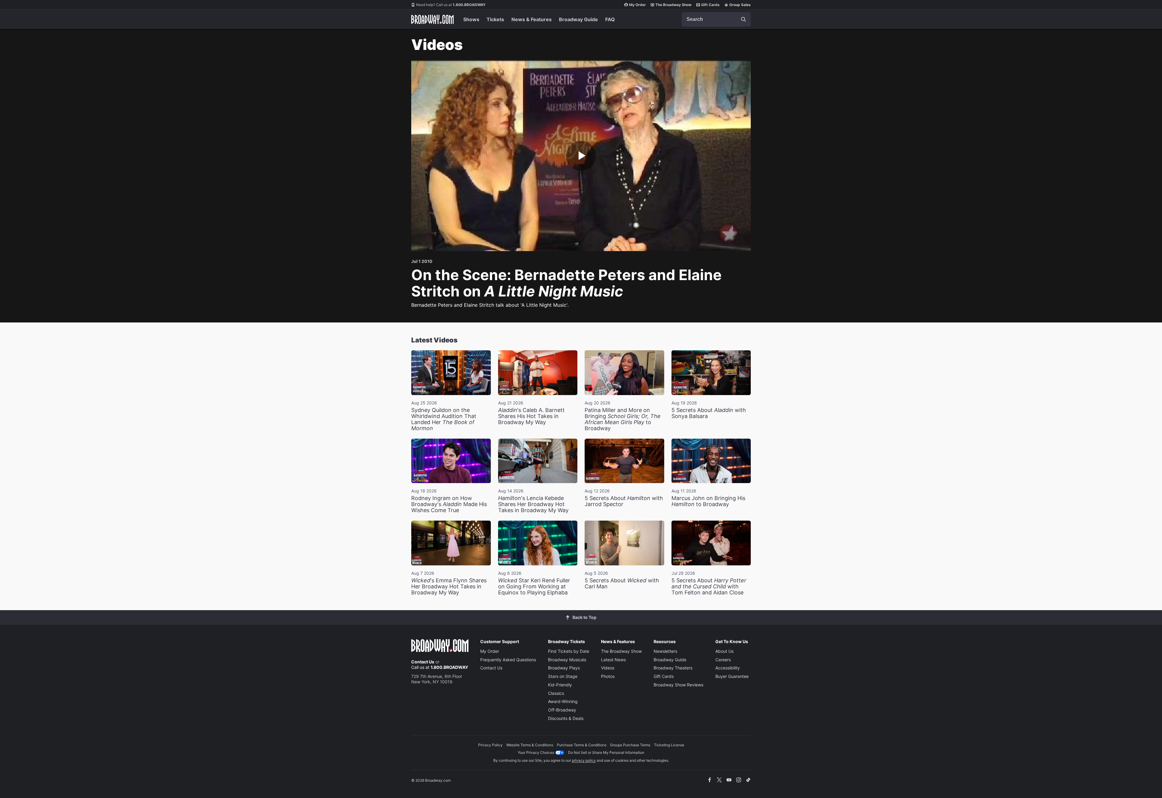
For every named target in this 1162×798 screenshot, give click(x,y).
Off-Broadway (562, 709)
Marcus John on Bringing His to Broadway (708, 501)
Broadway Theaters (673, 667)
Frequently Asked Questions (508, 659)
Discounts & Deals (565, 718)
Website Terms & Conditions (529, 745)
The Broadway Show (673, 4)
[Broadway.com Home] (432, 19)
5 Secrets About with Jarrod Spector (624, 501)
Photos (608, 676)
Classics (556, 693)
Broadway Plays (564, 667)
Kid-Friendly (560, 684)
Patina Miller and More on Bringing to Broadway (623, 419)
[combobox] (716, 19)
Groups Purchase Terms (630, 745)
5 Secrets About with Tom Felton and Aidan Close (708, 586)
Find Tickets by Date (568, 651)
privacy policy (584, 760)
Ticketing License (669, 745)
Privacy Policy (490, 745)
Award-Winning (563, 701)
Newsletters (665, 651)
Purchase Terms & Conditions (581, 745)
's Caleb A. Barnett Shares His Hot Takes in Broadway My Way (531, 416)
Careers (723, 659)
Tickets (495, 19)
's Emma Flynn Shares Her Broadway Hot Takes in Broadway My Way (449, 586)
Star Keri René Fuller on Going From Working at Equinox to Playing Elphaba (534, 586)
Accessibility (727, 667)
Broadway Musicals (567, 659)
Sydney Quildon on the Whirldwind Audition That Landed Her (443, 419)
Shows (471, 19)
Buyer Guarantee (732, 676)
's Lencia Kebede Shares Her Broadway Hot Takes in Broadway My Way (533, 504)
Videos (607, 667)
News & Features (531, 19)
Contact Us (422, 661)
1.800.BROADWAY (451, 4)
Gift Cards (710, 4)
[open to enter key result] (743, 19)
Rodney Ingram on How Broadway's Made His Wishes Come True (449, 504)
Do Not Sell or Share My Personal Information (606, 752)
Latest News (613, 659)
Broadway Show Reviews (678, 684)
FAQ (610, 19)
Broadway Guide (578, 19)
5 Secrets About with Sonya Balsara (708, 413)
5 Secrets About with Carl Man (622, 583)
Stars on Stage (562, 676)
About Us (724, 651)
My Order (637, 4)
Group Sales (740, 4)
